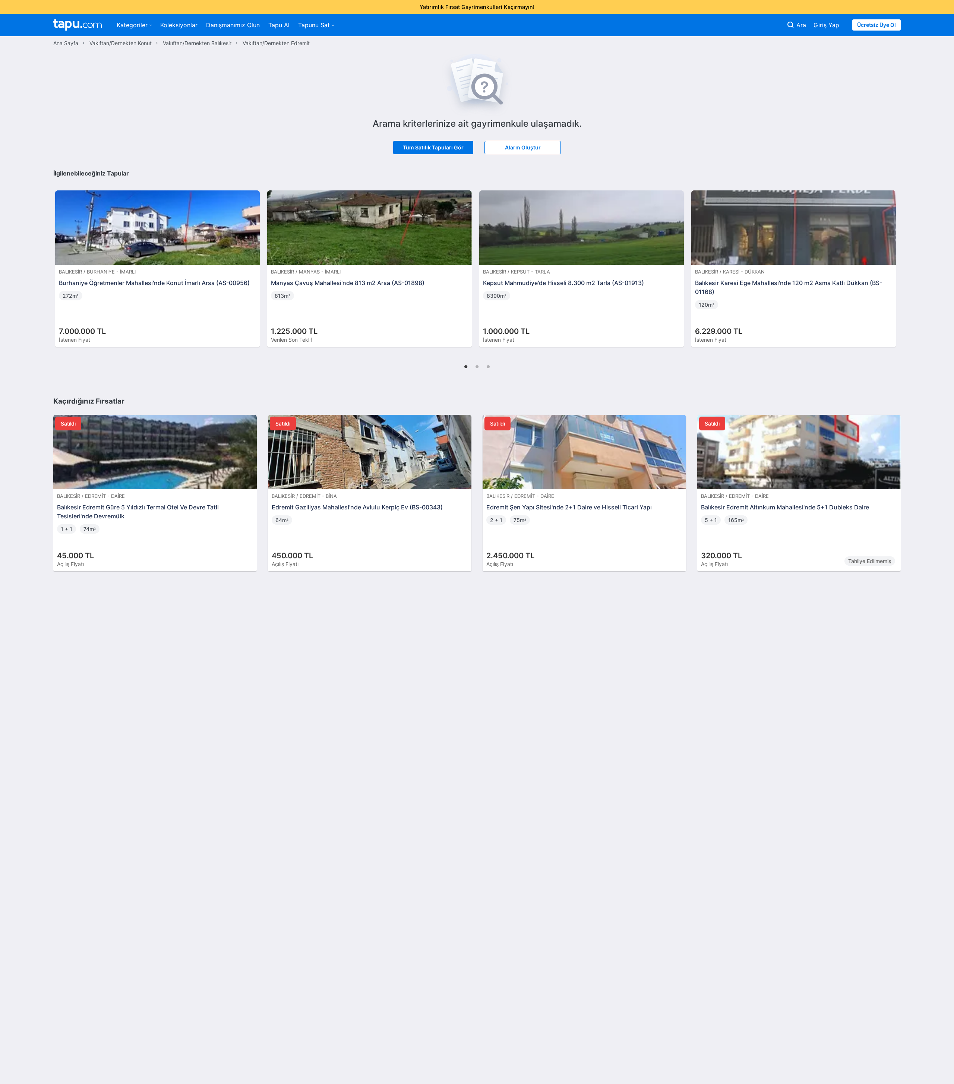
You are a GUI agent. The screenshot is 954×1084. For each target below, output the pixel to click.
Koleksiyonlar (179, 25)
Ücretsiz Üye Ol (876, 25)
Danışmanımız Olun (233, 25)
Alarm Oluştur (523, 147)
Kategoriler (132, 25)
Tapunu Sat (314, 25)
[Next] (892, 261)
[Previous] (61, 261)
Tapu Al (279, 25)
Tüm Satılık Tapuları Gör (433, 147)
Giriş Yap (826, 25)
